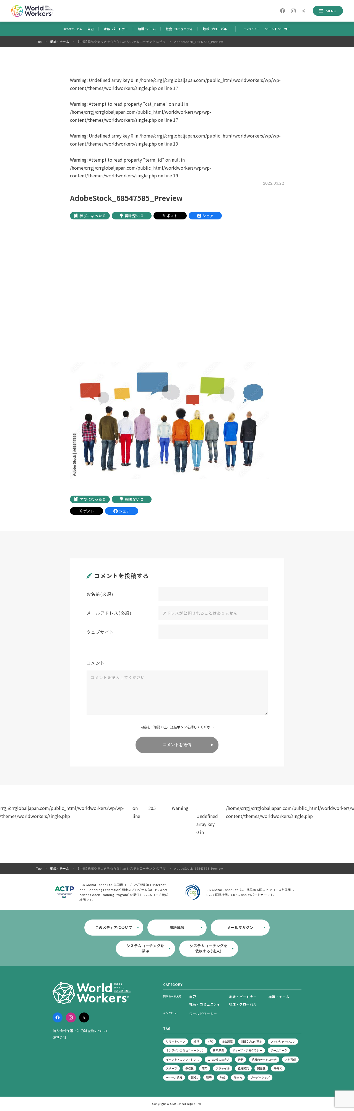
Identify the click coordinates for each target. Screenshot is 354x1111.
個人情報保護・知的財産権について (80, 1030)
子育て (278, 1068)
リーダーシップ (260, 1077)
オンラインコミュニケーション (185, 1050)
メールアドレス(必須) (109, 613)
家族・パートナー (116, 29)
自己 (90, 29)
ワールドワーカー (277, 29)
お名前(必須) (100, 594)
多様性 (189, 1068)
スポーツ (171, 1068)
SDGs (194, 1077)
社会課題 (227, 1041)
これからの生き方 (218, 1059)
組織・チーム (147, 29)
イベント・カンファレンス (182, 1059)
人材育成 (290, 1059)
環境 (209, 1077)
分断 (240, 1059)
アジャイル (223, 1068)
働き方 (238, 1077)
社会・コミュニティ (179, 29)
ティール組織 (174, 1077)
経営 (196, 1041)
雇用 (204, 1068)
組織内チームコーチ (264, 1059)
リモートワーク (175, 1041)
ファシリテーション (282, 1041)
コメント (96, 663)
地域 (222, 1077)
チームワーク (278, 1050)
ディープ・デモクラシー (247, 1050)
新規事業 (218, 1050)
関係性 (261, 1068)
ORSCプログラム (251, 1041)
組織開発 (243, 1068)
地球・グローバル (215, 29)
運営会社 (59, 1037)
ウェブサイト (100, 632)
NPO (210, 1041)
